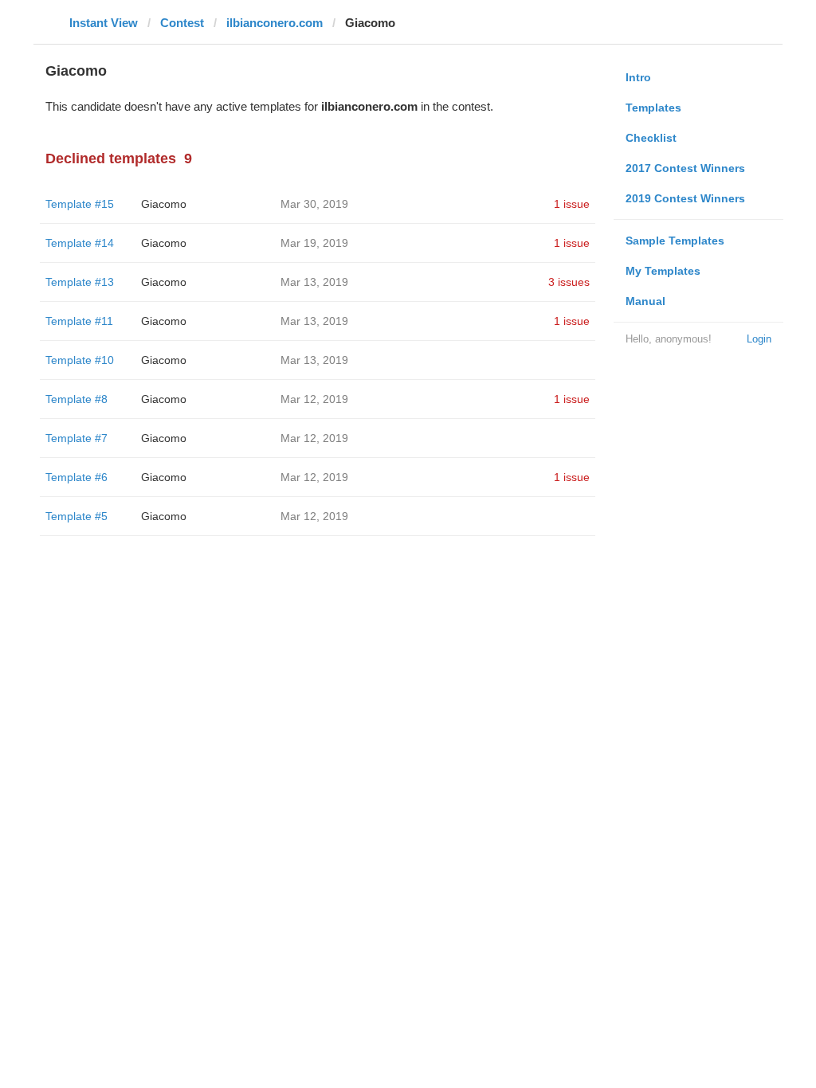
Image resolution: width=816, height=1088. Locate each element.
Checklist (651, 137)
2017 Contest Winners (685, 168)
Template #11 (79, 321)
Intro (638, 77)
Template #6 (76, 477)
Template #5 (76, 516)
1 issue (572, 204)
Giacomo (163, 204)
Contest (182, 22)
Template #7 (76, 438)
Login (759, 339)
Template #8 (76, 399)
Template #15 (79, 204)
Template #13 (79, 282)
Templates (653, 107)
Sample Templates (675, 240)
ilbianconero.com (274, 22)
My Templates (663, 270)
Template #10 (79, 360)
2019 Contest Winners (685, 198)
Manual (645, 301)
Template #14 (79, 243)
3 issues (569, 282)
